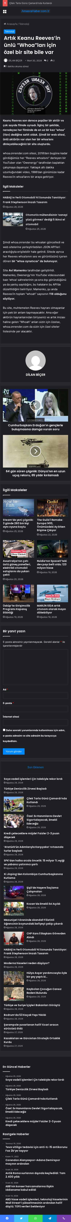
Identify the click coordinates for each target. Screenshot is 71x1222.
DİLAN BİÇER (15, 60)
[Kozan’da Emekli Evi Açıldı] (14, 909)
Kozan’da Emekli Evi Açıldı (43, 904)
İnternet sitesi (11, 716)
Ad (5, 689)
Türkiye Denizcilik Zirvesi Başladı (25, 788)
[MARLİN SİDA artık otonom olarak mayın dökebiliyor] (52, 593)
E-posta (8, 703)
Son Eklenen (35, 767)
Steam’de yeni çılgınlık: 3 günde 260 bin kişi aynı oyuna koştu (18, 523)
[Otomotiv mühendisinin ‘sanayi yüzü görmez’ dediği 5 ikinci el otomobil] (13, 219)
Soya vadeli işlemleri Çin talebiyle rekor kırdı (33, 779)
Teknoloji (24, 23)
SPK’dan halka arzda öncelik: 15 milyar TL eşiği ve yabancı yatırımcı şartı (34, 862)
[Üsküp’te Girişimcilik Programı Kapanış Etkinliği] (18, 593)
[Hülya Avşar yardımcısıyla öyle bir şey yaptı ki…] (14, 978)
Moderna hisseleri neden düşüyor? (27, 963)
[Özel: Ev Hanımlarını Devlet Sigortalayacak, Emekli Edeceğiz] (14, 821)
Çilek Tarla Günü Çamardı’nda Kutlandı (30, 3)
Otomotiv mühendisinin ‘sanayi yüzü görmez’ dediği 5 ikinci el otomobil (46, 219)
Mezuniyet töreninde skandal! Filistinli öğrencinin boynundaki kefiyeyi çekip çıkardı (33, 922)
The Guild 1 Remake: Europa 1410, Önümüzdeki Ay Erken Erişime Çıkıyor (51, 525)
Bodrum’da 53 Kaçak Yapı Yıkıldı (25, 1015)
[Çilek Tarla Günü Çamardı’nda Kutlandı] (14, 804)
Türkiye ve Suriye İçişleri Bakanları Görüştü (32, 1005)
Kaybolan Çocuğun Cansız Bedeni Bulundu (44, 991)
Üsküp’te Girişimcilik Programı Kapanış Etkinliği (16, 609)
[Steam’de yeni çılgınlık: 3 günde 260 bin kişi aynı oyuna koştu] (18, 507)
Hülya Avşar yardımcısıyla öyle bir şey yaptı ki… (47, 975)
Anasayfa (11, 23)
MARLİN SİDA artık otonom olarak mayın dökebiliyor (51, 609)
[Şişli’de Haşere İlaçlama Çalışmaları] (14, 892)
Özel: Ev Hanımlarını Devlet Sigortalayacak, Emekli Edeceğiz (44, 819)
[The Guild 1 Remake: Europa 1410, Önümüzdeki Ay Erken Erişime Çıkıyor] (52, 507)
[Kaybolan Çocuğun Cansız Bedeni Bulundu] (14, 994)
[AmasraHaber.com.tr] (35, 11)
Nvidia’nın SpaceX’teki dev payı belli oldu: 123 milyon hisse (52, 564)
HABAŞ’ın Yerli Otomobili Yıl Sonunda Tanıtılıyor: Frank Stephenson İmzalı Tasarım (35, 951)
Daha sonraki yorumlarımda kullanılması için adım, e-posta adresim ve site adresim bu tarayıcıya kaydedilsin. (34, 736)
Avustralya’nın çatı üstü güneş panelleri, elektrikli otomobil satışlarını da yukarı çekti (17, 568)
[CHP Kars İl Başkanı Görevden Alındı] (14, 938)
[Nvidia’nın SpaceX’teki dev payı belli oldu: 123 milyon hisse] (52, 549)
